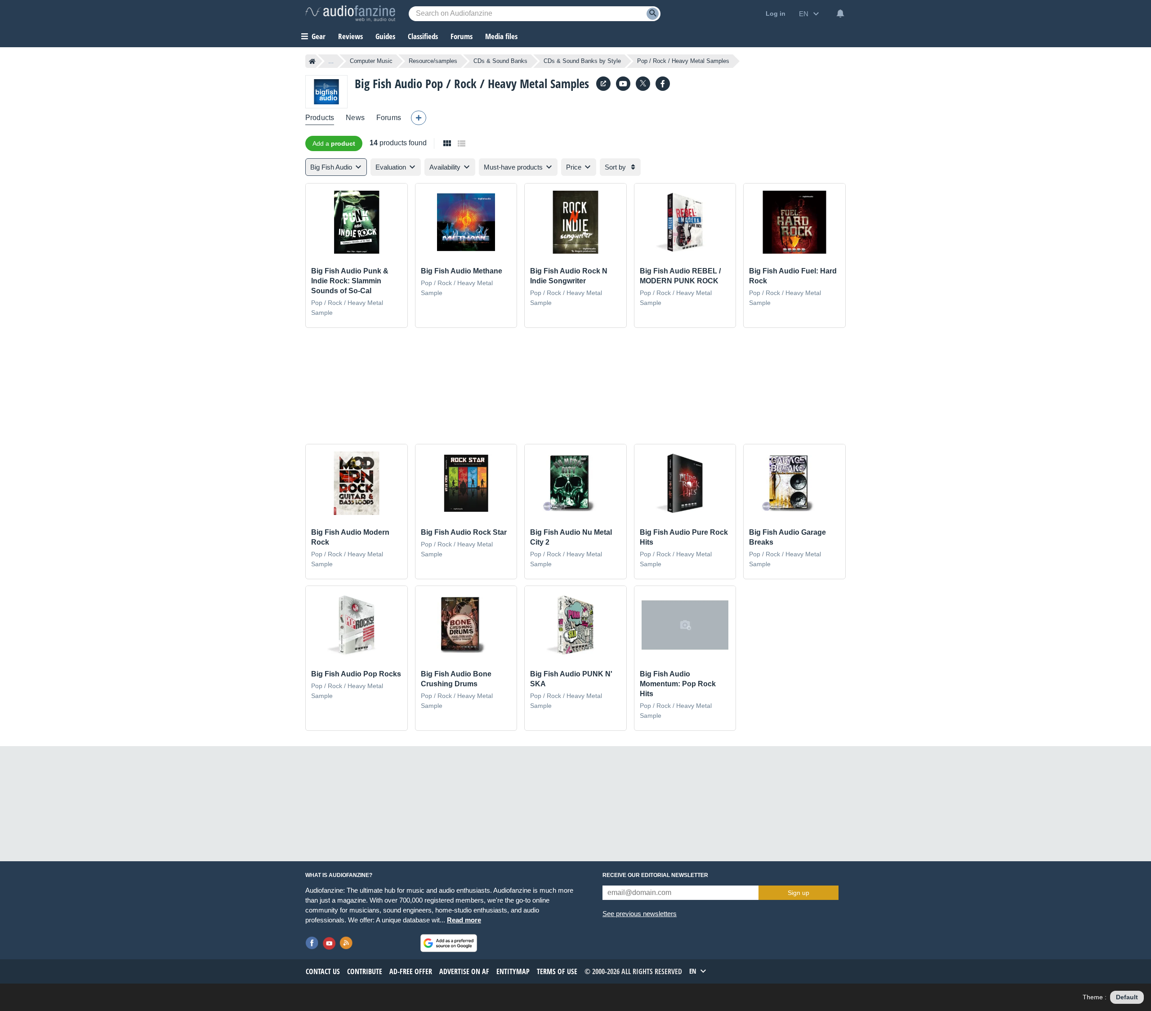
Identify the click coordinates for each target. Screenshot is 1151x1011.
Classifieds (423, 36)
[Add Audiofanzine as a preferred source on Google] (448, 943)
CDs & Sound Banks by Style (582, 61)
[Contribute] (418, 118)
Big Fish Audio (388, 83)
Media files (501, 36)
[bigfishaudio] (623, 83)
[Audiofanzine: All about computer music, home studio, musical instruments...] (350, 13)
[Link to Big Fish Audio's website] (603, 83)
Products (319, 117)
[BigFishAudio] (663, 83)
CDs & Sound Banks (500, 61)
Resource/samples (433, 61)
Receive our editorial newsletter (655, 875)
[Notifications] (840, 13)
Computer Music (371, 61)
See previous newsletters (639, 913)
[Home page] (312, 61)
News (355, 117)
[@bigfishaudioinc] (643, 83)
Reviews (350, 36)
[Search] (653, 14)
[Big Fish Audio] (326, 91)
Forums (388, 117)
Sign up (798, 892)
